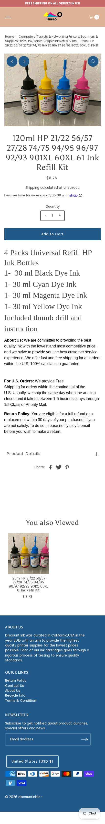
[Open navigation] (8, 17)
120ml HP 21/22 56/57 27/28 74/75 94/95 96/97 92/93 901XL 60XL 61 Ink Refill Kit (28, 584)
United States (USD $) (32, 761)
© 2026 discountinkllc (22, 797)
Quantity (52, 206)
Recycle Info (15, 695)
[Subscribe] (84, 739)
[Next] (24, 61)
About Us (12, 690)
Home (9, 36)
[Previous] (12, 61)
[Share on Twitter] (59, 467)
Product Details (24, 454)
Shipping (32, 187)
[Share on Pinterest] (67, 467)
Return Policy (15, 680)
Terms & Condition (20, 700)
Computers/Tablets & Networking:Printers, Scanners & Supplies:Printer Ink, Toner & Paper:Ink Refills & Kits (51, 38)
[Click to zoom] (93, 61)
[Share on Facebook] (50, 467)
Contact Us (14, 685)
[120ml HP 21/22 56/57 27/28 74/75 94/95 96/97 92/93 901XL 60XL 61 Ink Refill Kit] (28, 553)
